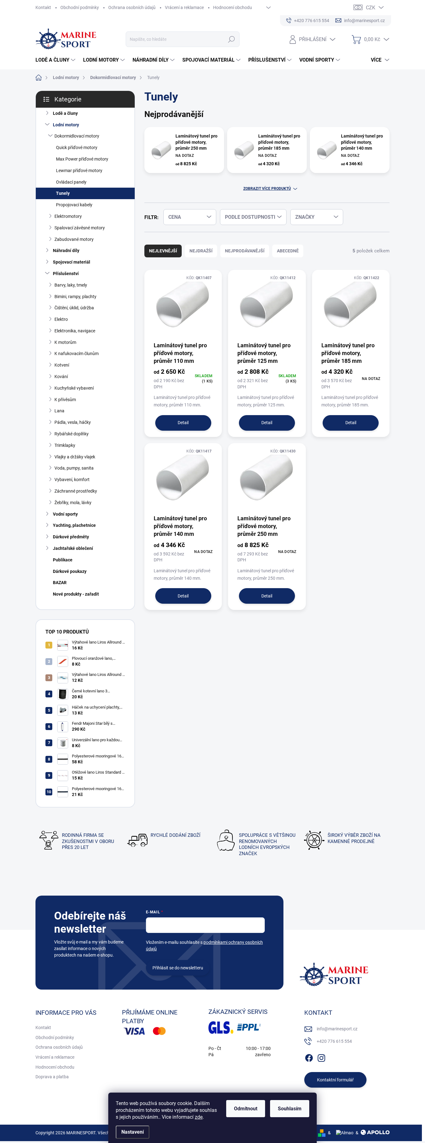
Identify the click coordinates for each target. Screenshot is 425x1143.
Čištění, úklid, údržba (74, 307)
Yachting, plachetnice (74, 525)
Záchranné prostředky (75, 491)
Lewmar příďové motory (79, 170)
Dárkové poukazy (69, 571)
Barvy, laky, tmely (70, 285)
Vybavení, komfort (72, 479)
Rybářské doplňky (71, 433)
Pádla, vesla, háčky (72, 422)
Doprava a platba (52, 1076)
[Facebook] (309, 1056)
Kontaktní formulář (335, 1079)
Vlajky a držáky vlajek (74, 456)
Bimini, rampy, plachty (75, 296)
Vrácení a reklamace (184, 7)
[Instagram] (321, 1056)
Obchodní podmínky (79, 7)
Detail (183, 422)
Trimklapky (64, 445)
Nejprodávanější (244, 250)
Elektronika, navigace (74, 330)
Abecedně (288, 250)
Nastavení (132, 1132)
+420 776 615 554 (334, 1041)
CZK (370, 8)
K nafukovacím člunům (76, 353)
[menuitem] (56, 60)
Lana (59, 410)
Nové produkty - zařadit (76, 594)
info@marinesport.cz (337, 1028)
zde (199, 1117)
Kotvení (61, 365)
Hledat (231, 39)
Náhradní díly (66, 250)
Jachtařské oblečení (73, 548)
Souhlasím (289, 1109)
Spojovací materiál (71, 262)
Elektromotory (68, 216)
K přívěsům (65, 399)
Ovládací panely (71, 182)
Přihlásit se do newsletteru (177, 967)
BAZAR (60, 582)
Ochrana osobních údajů (132, 7)
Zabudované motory (74, 239)
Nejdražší (201, 250)
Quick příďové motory (76, 147)
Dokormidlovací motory (76, 136)
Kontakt (43, 7)
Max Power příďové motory (82, 159)
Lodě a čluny (65, 113)
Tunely (63, 193)
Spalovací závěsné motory (79, 227)
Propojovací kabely (74, 204)
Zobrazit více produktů (267, 188)
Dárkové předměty (71, 536)
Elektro (61, 319)
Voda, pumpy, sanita (74, 468)
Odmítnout (245, 1109)
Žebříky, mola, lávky (72, 502)
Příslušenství (66, 273)
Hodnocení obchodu (232, 7)
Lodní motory (66, 124)
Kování (61, 376)
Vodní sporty (65, 514)
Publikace (62, 559)
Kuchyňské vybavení (74, 388)
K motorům (65, 342)
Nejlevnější (163, 250)
